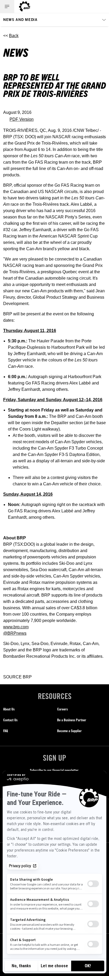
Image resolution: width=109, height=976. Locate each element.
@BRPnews (14, 633)
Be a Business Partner (71, 720)
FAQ (5, 730)
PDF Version (22, 119)
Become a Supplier (69, 730)
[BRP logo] (24, 6)
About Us (9, 709)
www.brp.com (16, 627)
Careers (62, 709)
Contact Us (10, 720)
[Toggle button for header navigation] (7, 6)
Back (14, 35)
